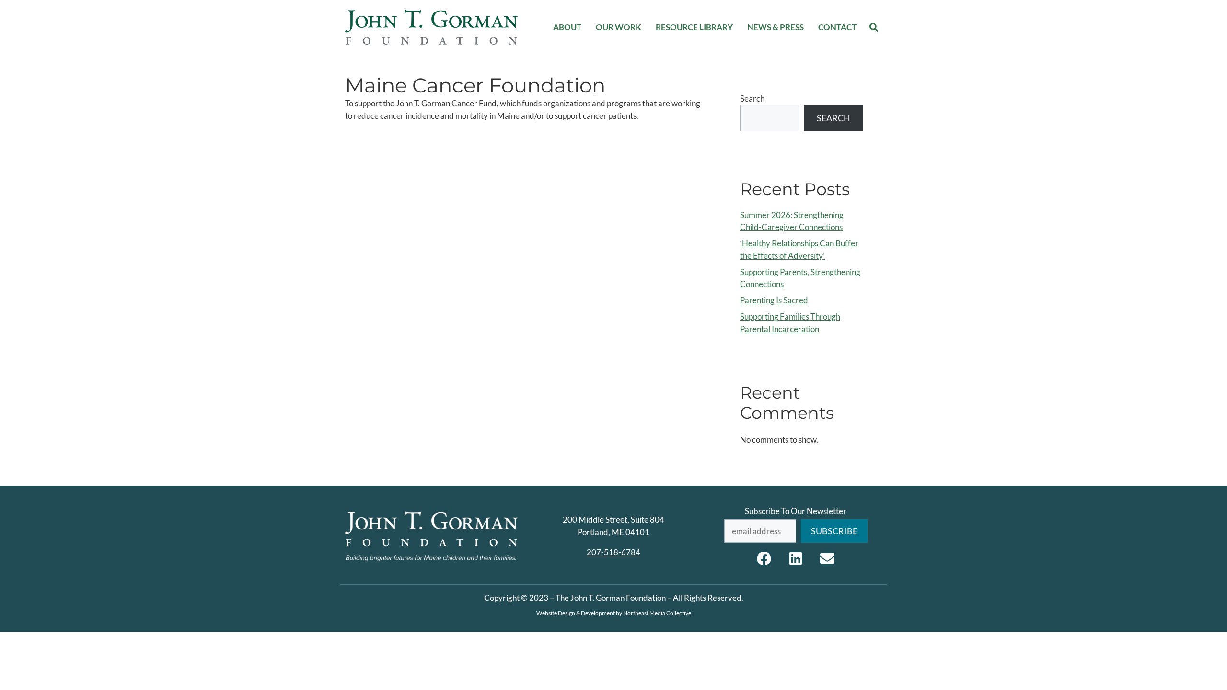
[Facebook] (764, 558)
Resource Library (694, 27)
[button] (874, 27)
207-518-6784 (613, 552)
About (567, 27)
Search (752, 98)
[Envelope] (827, 558)
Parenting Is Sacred (774, 300)
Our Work (618, 27)
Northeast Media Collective (657, 613)
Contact (837, 27)
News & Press (775, 27)
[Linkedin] (795, 558)
